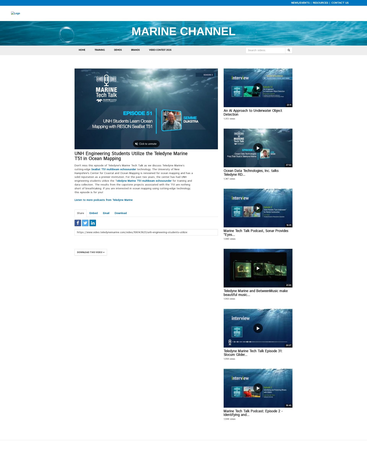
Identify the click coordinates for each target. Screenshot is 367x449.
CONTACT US (340, 3)
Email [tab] (106, 213)
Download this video (90, 252)
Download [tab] (121, 213)
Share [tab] (80, 213)
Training (100, 50)
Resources (320, 3)
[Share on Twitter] (85, 223)
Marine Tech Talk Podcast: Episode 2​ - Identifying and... (253, 413)
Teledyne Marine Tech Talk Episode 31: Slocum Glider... (253, 353)
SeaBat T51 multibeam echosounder (113, 169)
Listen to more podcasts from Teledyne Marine (104, 200)
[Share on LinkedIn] (92, 223)
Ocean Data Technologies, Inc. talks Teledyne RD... (251, 172)
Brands (135, 50)
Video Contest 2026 (160, 50)
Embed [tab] (93, 213)
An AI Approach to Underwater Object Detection (253, 112)
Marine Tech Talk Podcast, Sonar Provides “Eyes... (256, 233)
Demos (118, 50)
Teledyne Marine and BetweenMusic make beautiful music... (256, 293)
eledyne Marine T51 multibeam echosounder (144, 181)
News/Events (300, 3)
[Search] (288, 50)
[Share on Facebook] (78, 223)
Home (82, 50)
